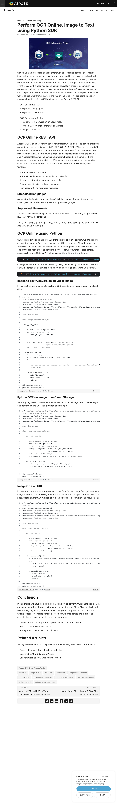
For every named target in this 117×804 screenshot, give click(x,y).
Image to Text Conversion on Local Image (42, 122)
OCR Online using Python (32, 118)
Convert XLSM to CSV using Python (37, 654)
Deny (102, 795)
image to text (36, 673)
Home (7, 10)
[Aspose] (18, 3)
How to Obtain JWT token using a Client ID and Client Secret (58, 253)
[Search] (114, 3)
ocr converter (24, 677)
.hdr (37, 226)
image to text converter (78, 673)
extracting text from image (45, 682)
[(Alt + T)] (13, 10)
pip (51, 622)
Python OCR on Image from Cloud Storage (42, 126)
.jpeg (30, 222)
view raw (95, 391)
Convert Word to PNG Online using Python (40, 658)
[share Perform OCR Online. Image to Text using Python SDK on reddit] (56, 701)
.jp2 (45, 222)
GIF (61, 147)
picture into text (25, 682)
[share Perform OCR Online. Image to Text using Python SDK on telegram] (71, 701)
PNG (67, 147)
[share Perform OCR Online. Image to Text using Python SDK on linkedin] (51, 701)
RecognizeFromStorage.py (28, 480)
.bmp (19, 222)
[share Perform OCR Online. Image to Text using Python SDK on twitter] (47, 701)
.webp (56, 222)
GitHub (50, 391)
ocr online (22, 673)
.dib (25, 222)
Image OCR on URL (31, 129)
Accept (93, 789)
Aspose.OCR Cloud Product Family (32, 668)
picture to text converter (42, 677)
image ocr (48, 673)
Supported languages (32, 108)
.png (50, 222)
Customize (84, 795)
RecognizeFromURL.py (26, 589)
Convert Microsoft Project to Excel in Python (41, 650)
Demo (42, 630)
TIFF (72, 147)
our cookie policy (99, 784)
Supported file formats (33, 112)
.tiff (23, 226)
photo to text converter (64, 677)
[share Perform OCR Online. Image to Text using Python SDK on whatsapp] (66, 701)
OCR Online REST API (30, 105)
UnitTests (53, 630)
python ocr (61, 673)
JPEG (56, 147)
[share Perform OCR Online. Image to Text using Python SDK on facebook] (61, 701)
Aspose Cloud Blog (32, 20)
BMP (50, 147)
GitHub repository (26, 614)
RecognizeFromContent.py (28, 391)
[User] (108, 3)
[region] (58, 341)
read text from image (86, 677)
